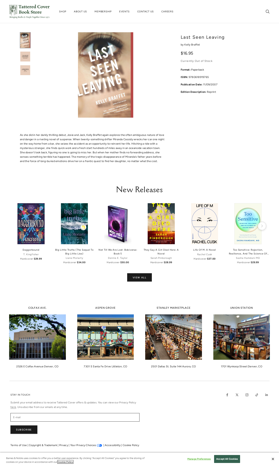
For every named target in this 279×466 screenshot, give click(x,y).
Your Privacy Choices (83, 445)
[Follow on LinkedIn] (267, 395)
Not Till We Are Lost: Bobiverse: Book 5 (118, 251)
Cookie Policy (131, 445)
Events (124, 11)
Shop (62, 11)
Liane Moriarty (74, 258)
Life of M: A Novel (204, 249)
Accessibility (113, 445)
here (13, 407)
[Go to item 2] (25, 56)
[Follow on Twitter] (237, 395)
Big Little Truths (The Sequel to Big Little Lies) (74, 251)
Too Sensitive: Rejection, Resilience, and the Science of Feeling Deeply (248, 251)
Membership (103, 11)
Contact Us (145, 11)
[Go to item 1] (25, 40)
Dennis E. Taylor (117, 258)
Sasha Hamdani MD (248, 258)
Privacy (64, 445)
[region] (139, 459)
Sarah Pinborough (161, 258)
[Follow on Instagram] (247, 395)
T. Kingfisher (31, 254)
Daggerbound (31, 249)
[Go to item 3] (25, 70)
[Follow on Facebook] (227, 395)
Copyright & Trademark (43, 445)
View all (139, 277)
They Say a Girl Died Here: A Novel (161, 251)
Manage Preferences (199, 458)
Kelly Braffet (192, 44)
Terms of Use (19, 445)
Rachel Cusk (204, 254)
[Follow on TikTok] (257, 395)
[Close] (273, 459)
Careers (167, 11)
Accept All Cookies (227, 458)
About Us (80, 11)
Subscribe (24, 429)
